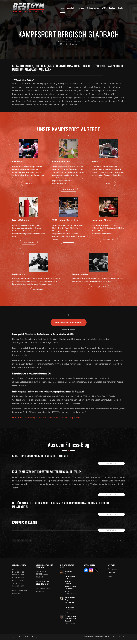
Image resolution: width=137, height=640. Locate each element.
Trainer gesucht (36, 637)
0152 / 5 (39, 584)
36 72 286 (46, 584)
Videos (110, 576)
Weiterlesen (111, 463)
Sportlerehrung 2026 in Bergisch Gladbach (40, 456)
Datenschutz (22, 637)
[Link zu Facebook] (113, 636)
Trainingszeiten (112, 569)
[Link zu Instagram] (116, 636)
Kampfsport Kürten (24, 522)
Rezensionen (111, 573)
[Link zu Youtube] (123, 636)
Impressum (15, 637)
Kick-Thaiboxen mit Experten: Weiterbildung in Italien (46, 471)
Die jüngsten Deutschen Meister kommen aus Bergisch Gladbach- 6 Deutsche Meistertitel (60, 505)
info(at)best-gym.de (43, 581)
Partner (29, 637)
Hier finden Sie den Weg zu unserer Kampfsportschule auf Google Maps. (46, 417)
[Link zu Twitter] (120, 636)
